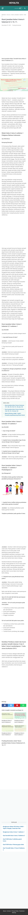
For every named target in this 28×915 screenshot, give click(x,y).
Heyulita (14, 3)
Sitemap (14, 912)
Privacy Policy (15, 911)
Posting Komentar (16, 25)
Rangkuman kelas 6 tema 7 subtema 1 (13, 832)
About (4, 911)
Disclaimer (21, 911)
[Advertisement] (14, 42)
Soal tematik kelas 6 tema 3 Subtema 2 (14, 835)
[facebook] (5, 705)
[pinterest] (17, 705)
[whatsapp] (23, 705)
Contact (9, 911)
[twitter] (11, 705)
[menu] (3, 8)
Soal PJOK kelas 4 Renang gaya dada (13, 844)
